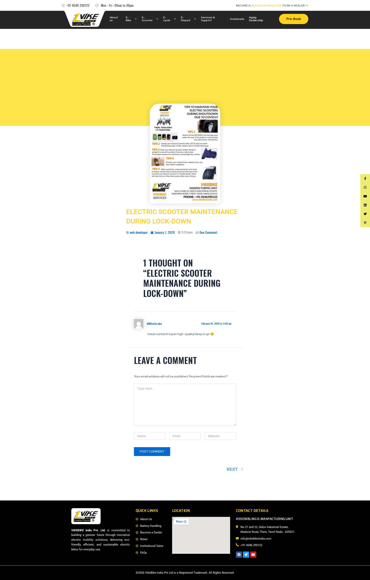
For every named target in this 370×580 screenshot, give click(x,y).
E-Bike (128, 19)
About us (114, 19)
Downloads (237, 19)
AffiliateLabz (154, 323)
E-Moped (185, 19)
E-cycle (166, 19)
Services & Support (208, 19)
